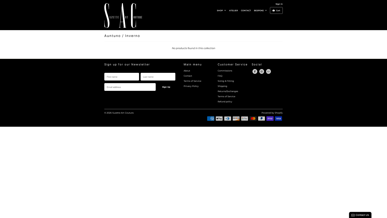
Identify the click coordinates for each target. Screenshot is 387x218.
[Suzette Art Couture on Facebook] (254, 71)
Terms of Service (192, 81)
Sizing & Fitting (226, 81)
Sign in (279, 4)
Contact (188, 75)
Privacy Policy (191, 86)
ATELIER (233, 10)
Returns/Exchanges (228, 91)
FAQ (220, 75)
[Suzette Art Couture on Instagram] (261, 71)
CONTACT (246, 10)
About (187, 70)
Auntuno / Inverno (122, 36)
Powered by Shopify (272, 112)
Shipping (222, 86)
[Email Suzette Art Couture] (268, 71)
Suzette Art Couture (122, 112)
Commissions (225, 70)
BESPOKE (259, 10)
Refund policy (225, 101)
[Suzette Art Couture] (123, 15)
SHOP (220, 10)
